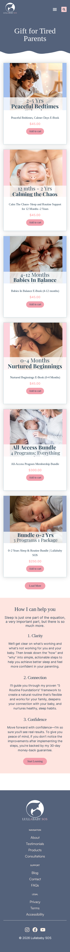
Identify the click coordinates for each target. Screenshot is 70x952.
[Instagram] (27, 929)
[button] (55, 9)
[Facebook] (35, 929)
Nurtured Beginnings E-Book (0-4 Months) (35, 377)
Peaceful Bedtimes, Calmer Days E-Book (35, 117)
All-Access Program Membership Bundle (35, 464)
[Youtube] (42, 929)
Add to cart (35, 131)
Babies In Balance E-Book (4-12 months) (35, 291)
